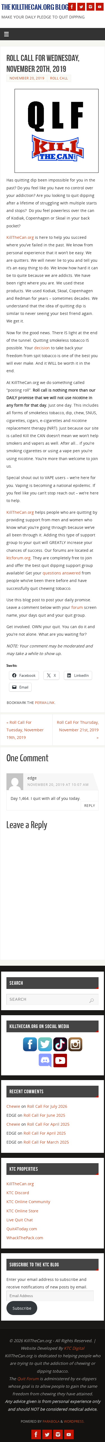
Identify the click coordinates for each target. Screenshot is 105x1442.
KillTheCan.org (20, 237)
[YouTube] (100, 7)
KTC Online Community (28, 1201)
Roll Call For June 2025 (44, 1115)
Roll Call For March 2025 (46, 1142)
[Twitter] (81, 7)
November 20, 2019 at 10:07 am (58, 784)
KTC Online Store (22, 1211)
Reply (89, 806)
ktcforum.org (18, 557)
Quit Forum (28, 1378)
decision (42, 347)
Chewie (13, 1106)
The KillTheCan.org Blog (35, 7)
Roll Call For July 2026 (47, 1106)
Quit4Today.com (21, 1228)
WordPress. (74, 1421)
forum (77, 607)
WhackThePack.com (24, 1237)
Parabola (51, 1421)
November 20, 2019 (27, 78)
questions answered (62, 573)
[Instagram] (90, 7)
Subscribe (22, 1308)
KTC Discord (17, 1192)
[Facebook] (72, 7)
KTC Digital (74, 1348)
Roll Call (59, 78)
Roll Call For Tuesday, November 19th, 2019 (25, 730)
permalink (45, 702)
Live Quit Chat (19, 1219)
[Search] (91, 1000)
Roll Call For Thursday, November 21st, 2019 (78, 730)
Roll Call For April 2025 (48, 1124)
